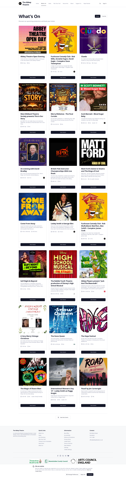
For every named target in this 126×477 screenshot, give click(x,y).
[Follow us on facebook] (57, 455)
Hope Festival (87, 3)
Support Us (78, 3)
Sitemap (66, 447)
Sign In (104, 3)
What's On (43, 3)
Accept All (90, 474)
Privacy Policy (67, 439)
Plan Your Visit (57, 3)
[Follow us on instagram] (60, 455)
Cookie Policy (67, 441)
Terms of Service (68, 443)
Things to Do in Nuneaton (45, 441)
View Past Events (64, 417)
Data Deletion (67, 445)
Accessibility (67, 435)
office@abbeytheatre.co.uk (96, 440)
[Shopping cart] (100, 3)
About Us (41, 445)
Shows (97, 16)
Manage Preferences (73, 474)
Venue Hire (65, 3)
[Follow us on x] (63, 455)
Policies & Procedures (69, 437)
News (49, 3)
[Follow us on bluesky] (68, 455)
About (72, 3)
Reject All (83, 474)
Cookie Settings (68, 449)
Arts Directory (42, 437)
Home (37, 3)
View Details (33, 77)
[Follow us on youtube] (65, 455)
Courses (104, 16)
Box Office (66, 433)
